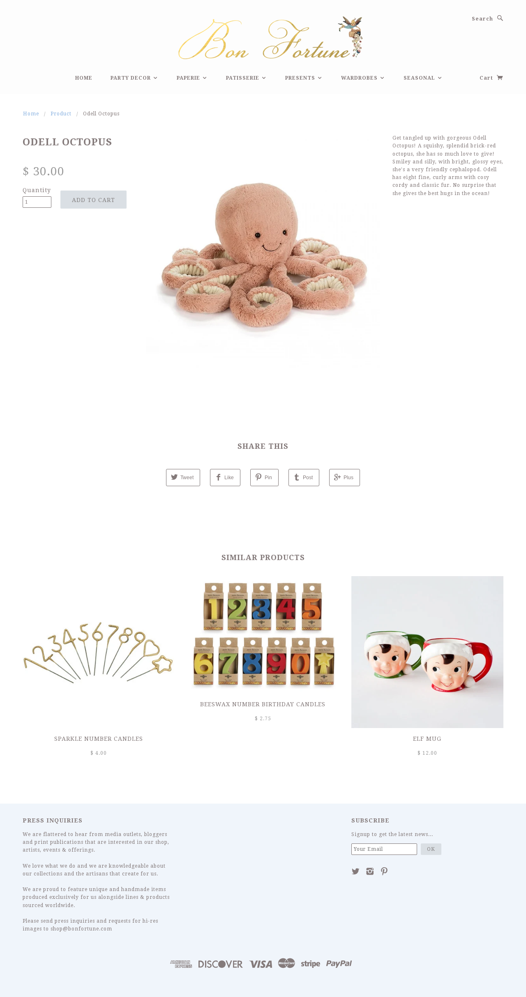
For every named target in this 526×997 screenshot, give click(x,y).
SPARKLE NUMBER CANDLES (98, 738)
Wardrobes (360, 78)
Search (482, 19)
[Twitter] (355, 871)
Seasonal (420, 78)
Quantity (37, 190)
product (61, 114)
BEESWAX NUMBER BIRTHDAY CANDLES (262, 704)
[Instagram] (370, 871)
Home (83, 78)
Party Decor (131, 78)
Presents (301, 78)
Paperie (189, 78)
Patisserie (243, 78)
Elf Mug (427, 738)
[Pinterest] (384, 871)
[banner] (263, 36)
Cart (487, 78)
